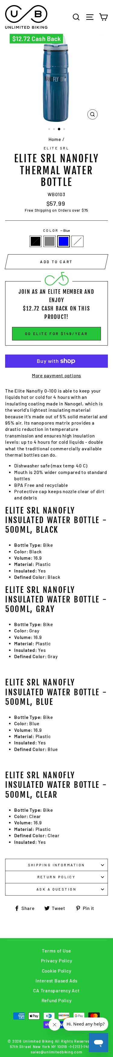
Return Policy (56, 877)
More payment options (56, 375)
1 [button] (49, 129)
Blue (63, 241)
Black (35, 241)
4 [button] (64, 129)
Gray (49, 241)
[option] (56, 78)
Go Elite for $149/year (56, 333)
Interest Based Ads (56, 980)
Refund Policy (57, 1000)
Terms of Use (56, 950)
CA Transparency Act (56, 990)
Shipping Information (56, 865)
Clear (77, 241)
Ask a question (56, 889)
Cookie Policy (56, 970)
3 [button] (59, 129)
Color (56, 230)
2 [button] (54, 129)
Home (55, 139)
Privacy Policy (56, 960)
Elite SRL (56, 148)
